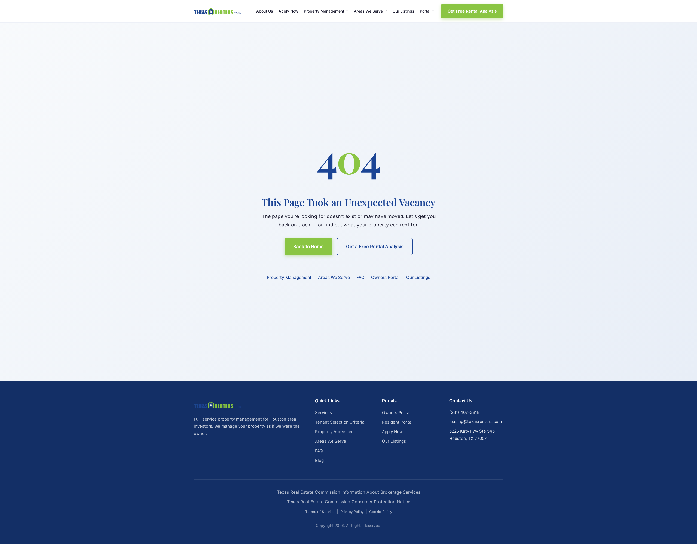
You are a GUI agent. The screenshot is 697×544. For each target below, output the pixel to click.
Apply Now (288, 11)
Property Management (324, 11)
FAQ (360, 277)
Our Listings (403, 11)
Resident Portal (397, 422)
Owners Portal (385, 277)
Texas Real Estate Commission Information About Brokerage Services (348, 492)
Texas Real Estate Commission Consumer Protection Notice (348, 501)
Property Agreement (335, 431)
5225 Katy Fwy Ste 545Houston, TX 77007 (472, 434)
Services (323, 412)
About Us (264, 11)
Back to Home (308, 246)
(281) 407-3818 (464, 412)
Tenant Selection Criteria (340, 422)
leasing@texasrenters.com (475, 421)
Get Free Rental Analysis (472, 11)
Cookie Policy (380, 511)
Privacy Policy (351, 511)
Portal (425, 11)
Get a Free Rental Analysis (374, 246)
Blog (319, 460)
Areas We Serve (368, 11)
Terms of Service (320, 511)
